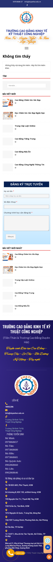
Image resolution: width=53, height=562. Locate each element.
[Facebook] (27, 5)
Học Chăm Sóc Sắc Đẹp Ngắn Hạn (30, 113)
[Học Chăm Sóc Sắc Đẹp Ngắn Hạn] (8, 116)
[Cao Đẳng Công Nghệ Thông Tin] (8, 167)
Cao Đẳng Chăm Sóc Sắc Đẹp (28, 100)
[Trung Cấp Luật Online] (8, 128)
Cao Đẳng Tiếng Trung (25, 139)
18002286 (20, 553)
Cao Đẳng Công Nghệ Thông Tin (29, 164)
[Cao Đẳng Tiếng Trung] (8, 141)
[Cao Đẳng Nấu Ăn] (8, 154)
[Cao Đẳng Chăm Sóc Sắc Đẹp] (8, 103)
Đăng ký (11, 237)
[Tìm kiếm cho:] (26, 85)
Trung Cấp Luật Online (25, 126)
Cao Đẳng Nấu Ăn (23, 151)
